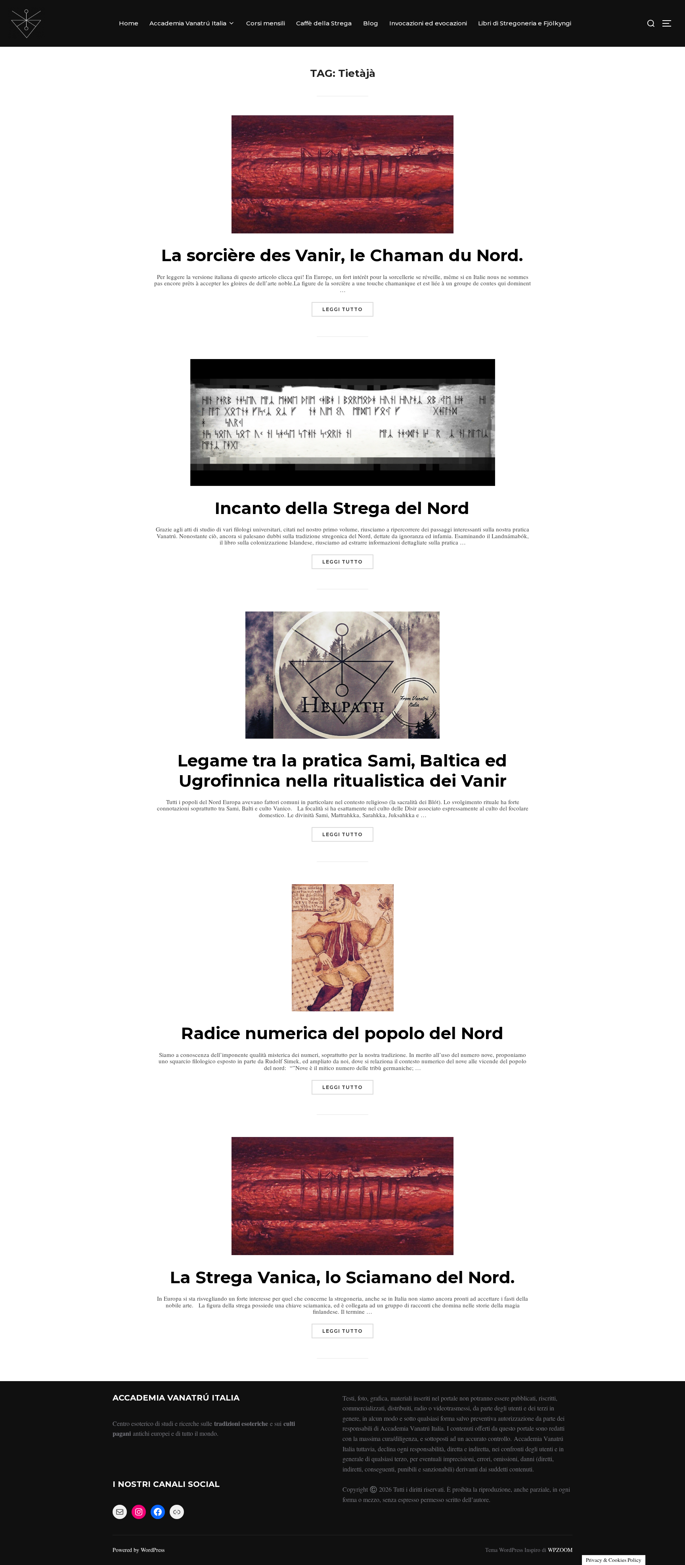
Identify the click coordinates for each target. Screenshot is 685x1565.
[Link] (177, 1512)
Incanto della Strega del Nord (342, 508)
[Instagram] (139, 1512)
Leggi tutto (347, 307)
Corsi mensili (265, 23)
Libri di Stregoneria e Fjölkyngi (524, 23)
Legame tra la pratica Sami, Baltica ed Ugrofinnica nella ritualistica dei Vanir (342, 770)
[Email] (120, 1512)
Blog (370, 23)
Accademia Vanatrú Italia (187, 23)
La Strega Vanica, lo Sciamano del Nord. (342, 1277)
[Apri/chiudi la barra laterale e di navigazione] (669, 23)
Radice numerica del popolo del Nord (342, 1033)
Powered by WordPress (139, 1550)
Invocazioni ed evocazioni (428, 23)
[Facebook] (158, 1512)
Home (128, 23)
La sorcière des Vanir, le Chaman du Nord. (342, 255)
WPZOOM (560, 1550)
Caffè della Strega (324, 23)
